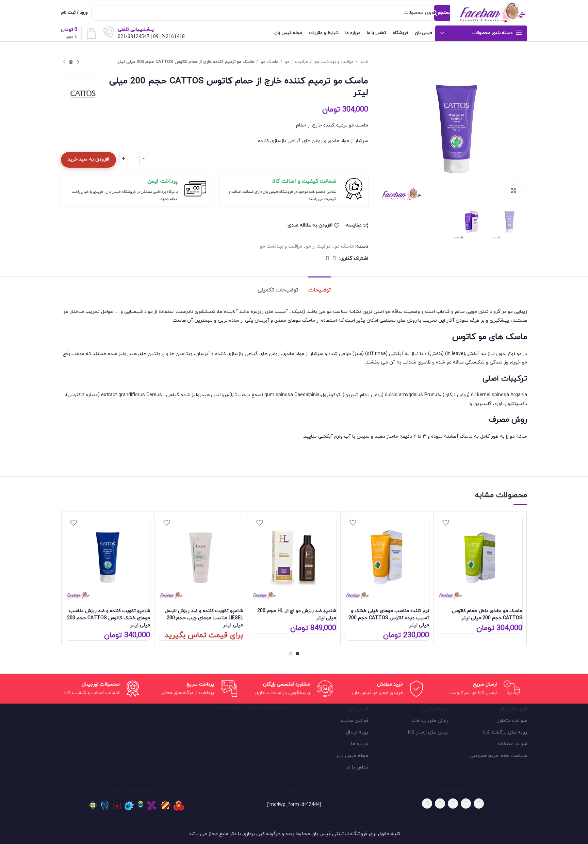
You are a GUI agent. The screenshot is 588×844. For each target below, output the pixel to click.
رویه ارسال (357, 732)
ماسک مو (269, 62)
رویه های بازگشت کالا (505, 732)
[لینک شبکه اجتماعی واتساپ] (334, 258)
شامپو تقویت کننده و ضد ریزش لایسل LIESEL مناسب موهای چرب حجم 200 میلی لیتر (204, 618)
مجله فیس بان (352, 756)
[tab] (319, 286)
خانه (363, 62)
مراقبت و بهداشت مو (333, 62)
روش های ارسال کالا (427, 732)
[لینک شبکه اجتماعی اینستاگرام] (453, 803)
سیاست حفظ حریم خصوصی (498, 756)
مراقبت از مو (296, 62)
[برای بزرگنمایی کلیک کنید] (513, 190)
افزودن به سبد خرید (88, 159)
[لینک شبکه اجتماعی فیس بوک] (479, 803)
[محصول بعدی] (64, 62)
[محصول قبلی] (78, 62)
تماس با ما (357, 767)
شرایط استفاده (512, 744)
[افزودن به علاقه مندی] (445, 522)
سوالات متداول (511, 721)
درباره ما (359, 744)
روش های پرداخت (429, 721)
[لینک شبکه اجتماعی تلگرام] (327, 258)
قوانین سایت (354, 721)
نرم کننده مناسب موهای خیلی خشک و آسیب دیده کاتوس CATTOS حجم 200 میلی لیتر (388, 618)
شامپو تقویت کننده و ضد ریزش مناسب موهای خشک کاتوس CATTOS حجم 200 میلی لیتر (108, 618)
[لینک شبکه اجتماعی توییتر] (466, 803)
